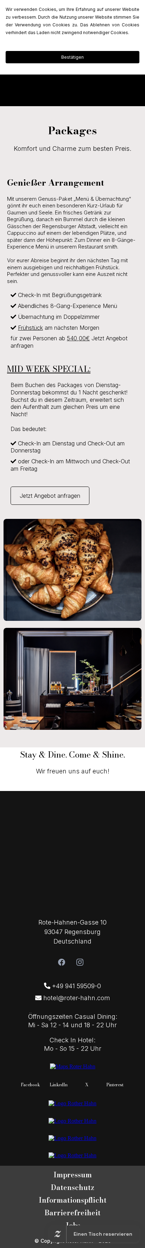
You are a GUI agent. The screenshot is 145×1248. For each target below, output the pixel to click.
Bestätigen (72, 57)
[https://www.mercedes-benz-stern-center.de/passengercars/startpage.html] (72, 1120)
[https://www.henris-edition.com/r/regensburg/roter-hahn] (72, 1103)
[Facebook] (61, 962)
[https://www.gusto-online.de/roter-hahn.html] (72, 1155)
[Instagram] (80, 962)
